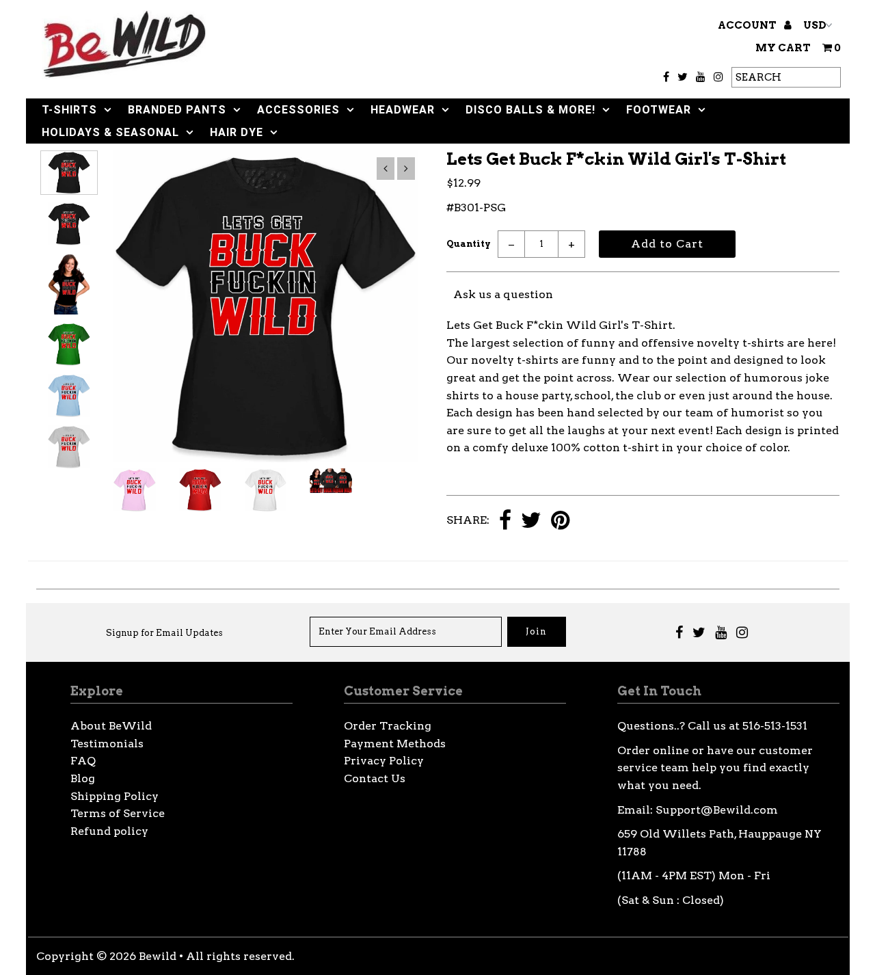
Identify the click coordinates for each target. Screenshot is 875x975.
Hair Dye (236, 132)
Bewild (157, 956)
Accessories (298, 109)
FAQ (83, 760)
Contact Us (374, 778)
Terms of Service (117, 813)
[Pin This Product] (560, 521)
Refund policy (109, 831)
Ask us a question (503, 294)
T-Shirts (69, 109)
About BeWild (111, 725)
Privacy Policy (384, 760)
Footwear (658, 109)
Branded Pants (177, 109)
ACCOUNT (748, 25)
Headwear (403, 109)
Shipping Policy (114, 796)
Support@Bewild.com (717, 809)
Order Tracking (387, 725)
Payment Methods (395, 743)
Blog (82, 778)
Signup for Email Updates (164, 633)
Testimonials (107, 743)
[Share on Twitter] (531, 521)
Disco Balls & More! (530, 109)
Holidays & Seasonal (110, 132)
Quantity (468, 244)
